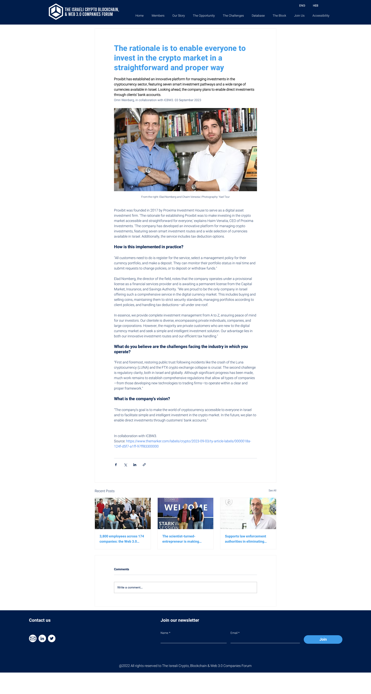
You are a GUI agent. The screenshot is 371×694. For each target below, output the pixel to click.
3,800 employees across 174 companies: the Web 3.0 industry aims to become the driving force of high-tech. (122, 539)
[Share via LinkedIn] (135, 464)
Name (164, 633)
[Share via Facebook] (116, 464)
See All (272, 491)
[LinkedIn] (42, 638)
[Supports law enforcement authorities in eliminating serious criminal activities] (248, 513)
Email (234, 633)
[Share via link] (144, 464)
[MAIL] (33, 638)
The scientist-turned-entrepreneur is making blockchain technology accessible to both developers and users (185, 539)
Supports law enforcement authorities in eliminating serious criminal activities (245, 539)
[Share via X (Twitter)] (125, 464)
